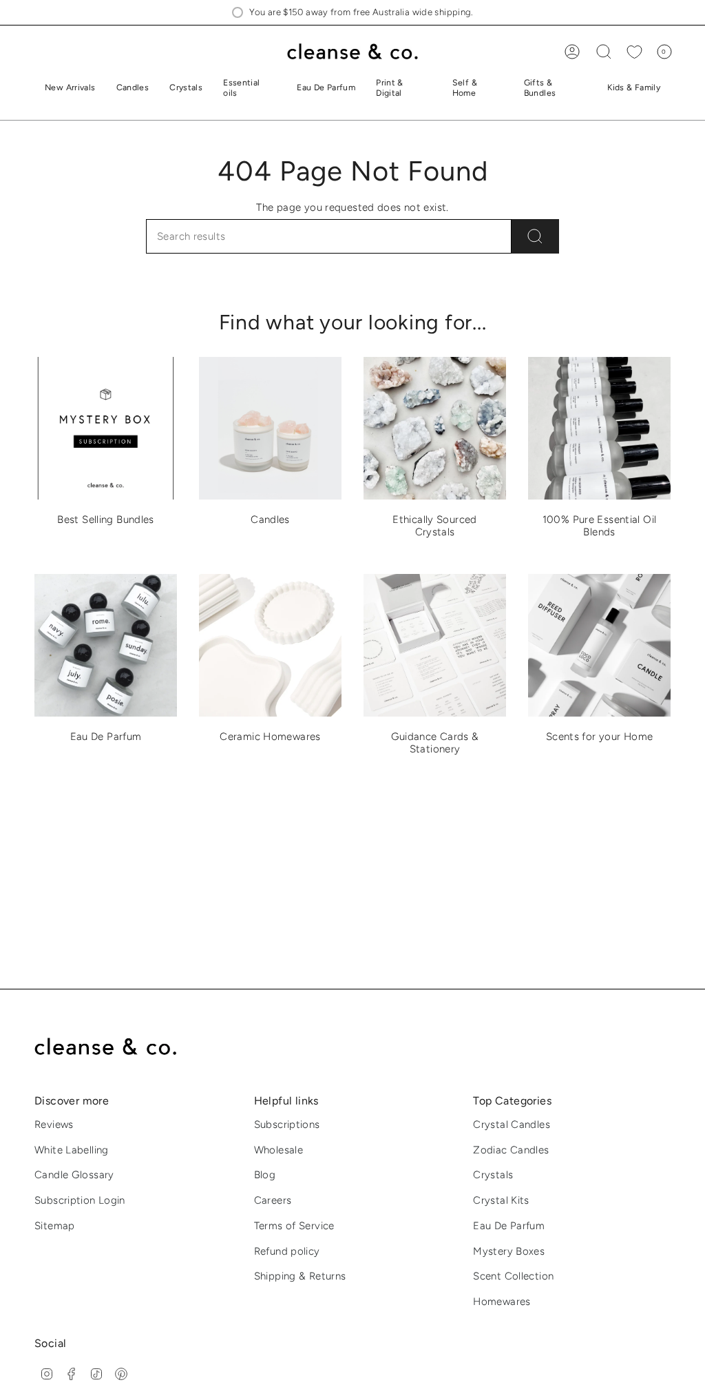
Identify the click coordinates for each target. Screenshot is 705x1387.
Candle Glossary (74, 1175)
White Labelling (71, 1150)
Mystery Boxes (509, 1251)
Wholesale (278, 1150)
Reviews (54, 1124)
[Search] (535, 236)
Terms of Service (294, 1226)
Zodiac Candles (511, 1150)
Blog (265, 1175)
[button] (133, 89)
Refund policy (287, 1251)
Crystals (493, 1175)
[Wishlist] (634, 52)
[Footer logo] (115, 1047)
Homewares (501, 1301)
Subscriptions (287, 1124)
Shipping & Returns (300, 1276)
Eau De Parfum (509, 1226)
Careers (273, 1200)
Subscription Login (79, 1200)
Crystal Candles (511, 1124)
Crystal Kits (501, 1200)
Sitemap (54, 1226)
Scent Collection (513, 1276)
